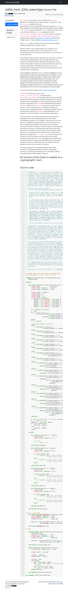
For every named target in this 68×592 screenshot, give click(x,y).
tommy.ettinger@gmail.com (49, 40)
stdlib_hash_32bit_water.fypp (12, 37)
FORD (59, 582)
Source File (10, 15)
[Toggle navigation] (60, 2)
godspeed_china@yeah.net (44, 38)
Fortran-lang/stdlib (12, 2)
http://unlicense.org (50, 90)
